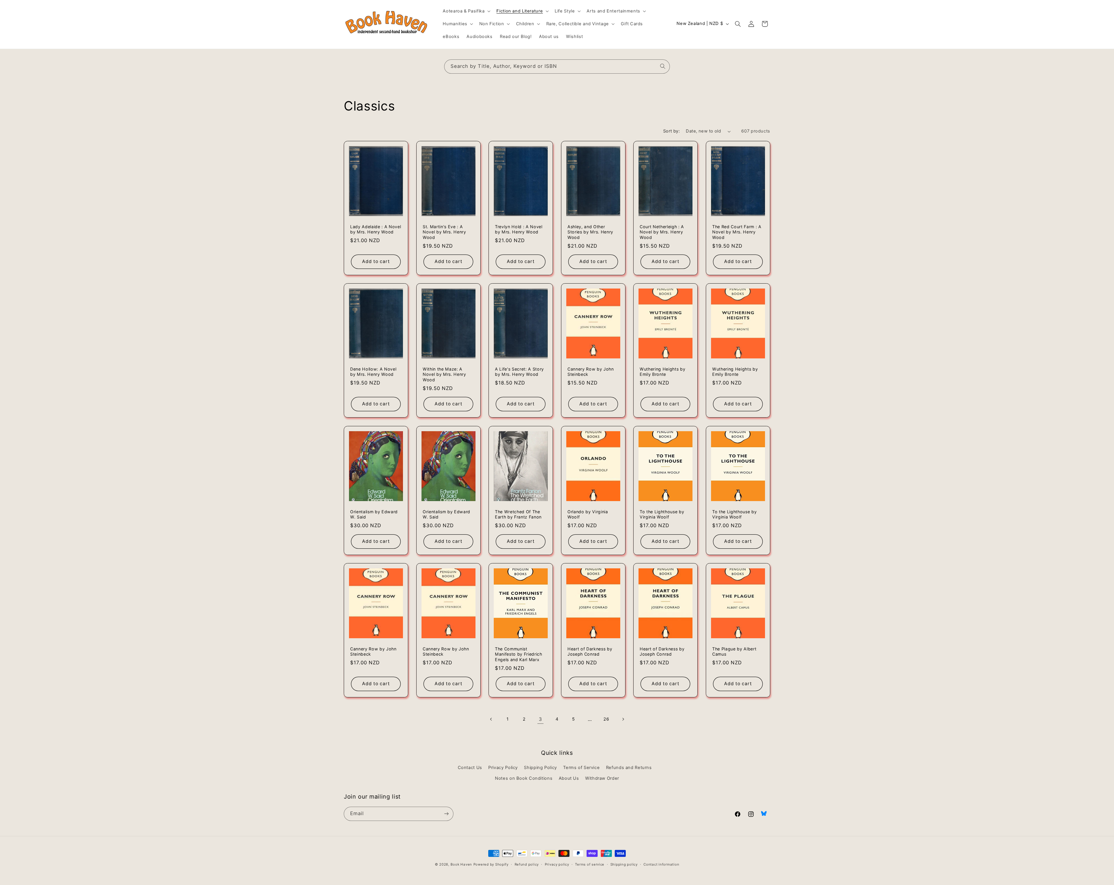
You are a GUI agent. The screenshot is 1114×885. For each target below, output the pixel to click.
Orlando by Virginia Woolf (587, 514)
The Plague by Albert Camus (734, 651)
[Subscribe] (446, 813)
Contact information (661, 864)
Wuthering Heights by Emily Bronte (662, 372)
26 (606, 719)
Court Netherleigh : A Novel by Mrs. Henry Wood (662, 232)
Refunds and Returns (629, 767)
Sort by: (671, 131)
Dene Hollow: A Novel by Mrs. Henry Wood (373, 372)
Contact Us (470, 767)
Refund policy (527, 864)
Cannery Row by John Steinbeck (590, 372)
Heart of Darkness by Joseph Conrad (589, 651)
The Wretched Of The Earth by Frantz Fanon (518, 514)
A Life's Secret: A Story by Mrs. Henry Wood (519, 372)
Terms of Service (581, 767)
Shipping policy (624, 864)
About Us (569, 778)
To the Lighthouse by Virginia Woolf (662, 514)
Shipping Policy (540, 767)
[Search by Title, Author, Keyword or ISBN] (663, 66)
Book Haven (461, 864)
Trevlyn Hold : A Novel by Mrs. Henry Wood (518, 229)
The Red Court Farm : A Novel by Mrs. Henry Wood (737, 232)
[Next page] (623, 719)
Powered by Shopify (491, 864)
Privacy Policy (503, 767)
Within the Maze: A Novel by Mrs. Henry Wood (444, 374)
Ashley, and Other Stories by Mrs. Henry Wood (590, 232)
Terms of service (589, 864)
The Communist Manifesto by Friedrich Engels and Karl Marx (518, 654)
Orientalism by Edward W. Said (374, 514)
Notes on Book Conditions (523, 778)
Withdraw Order (602, 778)
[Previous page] (491, 719)
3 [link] (540, 719)
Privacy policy (557, 864)
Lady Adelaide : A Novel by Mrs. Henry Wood (375, 229)
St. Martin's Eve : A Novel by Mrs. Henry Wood (444, 232)
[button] (466, 11)
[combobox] (557, 66)
